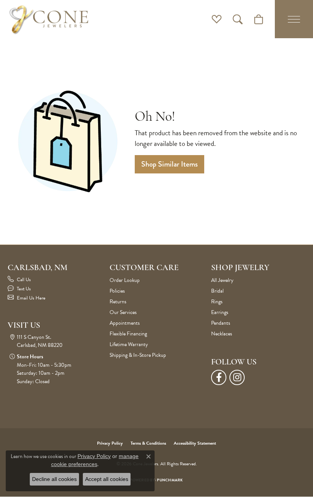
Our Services (123, 312)
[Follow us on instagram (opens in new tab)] (237, 377)
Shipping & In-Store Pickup (138, 355)
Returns (118, 302)
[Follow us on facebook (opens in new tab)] (218, 377)
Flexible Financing (128, 334)
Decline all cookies (54, 479)
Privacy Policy (110, 443)
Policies (117, 291)
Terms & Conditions (148, 443)
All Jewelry (222, 280)
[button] (216, 19)
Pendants (220, 323)
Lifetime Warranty (129, 344)
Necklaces (221, 334)
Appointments (125, 323)
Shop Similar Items (169, 164)
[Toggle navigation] (294, 19)
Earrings (219, 312)
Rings (217, 302)
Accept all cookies (106, 479)
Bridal (217, 291)
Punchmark (170, 480)
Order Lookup (125, 280)
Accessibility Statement (195, 443)
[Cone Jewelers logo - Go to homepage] (49, 19)
